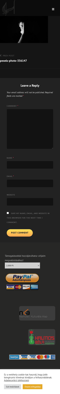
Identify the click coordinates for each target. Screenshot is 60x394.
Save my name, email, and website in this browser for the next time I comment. (28, 217)
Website (11, 195)
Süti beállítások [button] (12, 386)
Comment (12, 106)
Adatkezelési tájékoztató (16, 380)
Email (10, 176)
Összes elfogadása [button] (32, 386)
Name (10, 158)
